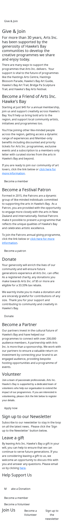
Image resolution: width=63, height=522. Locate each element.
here (23, 468)
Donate (9, 316)
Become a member (16, 181)
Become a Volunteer (17, 504)
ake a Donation (20, 489)
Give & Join (11, 21)
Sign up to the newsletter (52, 515)
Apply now (10, 408)
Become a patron (15, 251)
